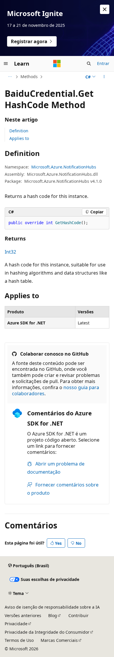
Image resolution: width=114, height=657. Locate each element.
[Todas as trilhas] (10, 76)
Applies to (19, 138)
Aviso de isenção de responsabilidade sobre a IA (52, 607)
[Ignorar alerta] (104, 9)
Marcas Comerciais (59, 640)
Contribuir (78, 615)
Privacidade (16, 623)
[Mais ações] (104, 76)
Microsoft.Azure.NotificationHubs (63, 167)
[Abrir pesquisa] (89, 63)
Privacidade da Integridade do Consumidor (47, 632)
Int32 (10, 252)
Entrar (103, 63)
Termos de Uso (19, 640)
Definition (18, 130)
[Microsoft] (57, 63)
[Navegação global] (6, 63)
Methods (29, 76)
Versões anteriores (23, 615)
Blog (52, 615)
